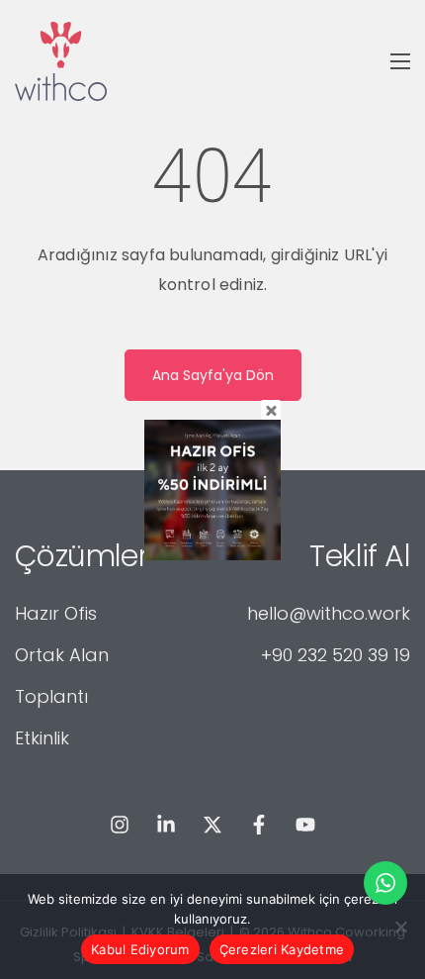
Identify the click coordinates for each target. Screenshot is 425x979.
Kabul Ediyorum (140, 949)
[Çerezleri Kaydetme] (400, 926)
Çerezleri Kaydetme (282, 949)
